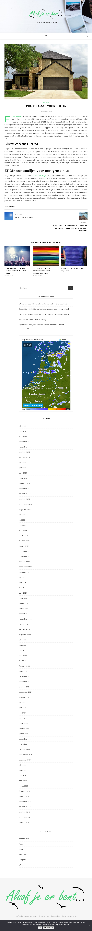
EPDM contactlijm (39, 175)
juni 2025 (22, 468)
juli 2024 (22, 514)
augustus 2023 (25, 572)
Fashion (22, 849)
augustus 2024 (25, 509)
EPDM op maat (16, 116)
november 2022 (25, 619)
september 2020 (25, 754)
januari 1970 (24, 822)
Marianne (11, 207)
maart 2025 (23, 478)
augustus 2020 (25, 760)
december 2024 (25, 488)
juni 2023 (22, 582)
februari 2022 (24, 666)
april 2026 (23, 436)
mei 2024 (22, 525)
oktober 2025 (24, 452)
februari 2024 (24, 541)
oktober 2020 (24, 749)
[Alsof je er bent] (46, 14)
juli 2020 (22, 765)
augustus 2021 (25, 697)
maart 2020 (23, 786)
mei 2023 (22, 587)
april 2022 (23, 655)
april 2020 (23, 781)
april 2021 (23, 718)
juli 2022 (22, 640)
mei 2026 (22, 431)
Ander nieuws (24, 839)
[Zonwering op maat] (8, 216)
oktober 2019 (24, 812)
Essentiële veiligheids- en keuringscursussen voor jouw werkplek (44, 309)
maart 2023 (23, 598)
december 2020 (25, 739)
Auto (21, 844)
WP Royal (73, 916)
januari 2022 (24, 671)
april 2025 (23, 473)
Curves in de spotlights (72, 268)
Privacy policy (48, 927)
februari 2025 (24, 483)
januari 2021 (24, 734)
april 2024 (23, 530)
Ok (40, 927)
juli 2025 (22, 462)
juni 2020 (22, 770)
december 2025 (25, 441)
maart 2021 (23, 723)
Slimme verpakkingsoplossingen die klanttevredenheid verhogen (44, 314)
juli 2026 (22, 426)
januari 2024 (24, 546)
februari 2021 (24, 728)
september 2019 (25, 817)
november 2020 (25, 744)
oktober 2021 (24, 687)
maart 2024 (23, 535)
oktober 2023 (24, 561)
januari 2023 (24, 608)
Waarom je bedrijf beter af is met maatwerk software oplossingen (44, 304)
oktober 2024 (24, 499)
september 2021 (25, 692)
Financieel (22, 854)
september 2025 (25, 457)
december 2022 (25, 614)
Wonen (46, 102)
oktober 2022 (24, 624)
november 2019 (25, 807)
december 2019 (25, 801)
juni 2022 (22, 645)
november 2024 (25, 494)
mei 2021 (22, 713)
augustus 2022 (25, 634)
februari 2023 (24, 603)
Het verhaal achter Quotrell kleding (32, 319)
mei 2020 (22, 775)
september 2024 (25, 504)
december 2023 (25, 551)
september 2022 (25, 629)
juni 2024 (22, 520)
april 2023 (23, 593)
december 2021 (25, 676)
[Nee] (89, 925)
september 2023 (25, 567)
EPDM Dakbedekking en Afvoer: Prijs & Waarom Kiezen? (15, 270)
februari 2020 (24, 791)
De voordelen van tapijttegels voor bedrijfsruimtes (41, 270)
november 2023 (25, 556)
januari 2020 (24, 796)
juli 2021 (22, 702)
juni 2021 (22, 708)
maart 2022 (23, 661)
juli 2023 (22, 577)
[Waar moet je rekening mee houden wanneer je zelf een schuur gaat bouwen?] (83, 216)
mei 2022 (22, 650)
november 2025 (25, 447)
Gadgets (22, 859)
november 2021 (25, 681)
